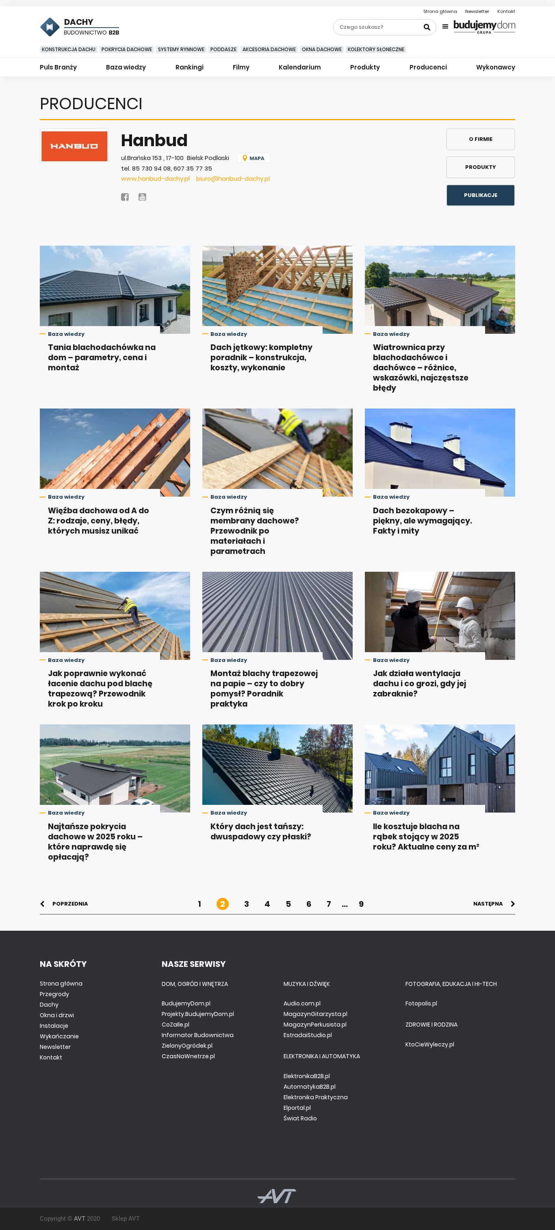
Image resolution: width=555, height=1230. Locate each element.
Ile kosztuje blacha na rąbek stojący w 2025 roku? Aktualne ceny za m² (426, 836)
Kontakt (506, 11)
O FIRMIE (480, 139)
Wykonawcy (495, 67)
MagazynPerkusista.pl (315, 1024)
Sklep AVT (126, 1218)
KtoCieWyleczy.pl (429, 1044)
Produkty (365, 67)
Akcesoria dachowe (269, 49)
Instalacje (54, 1026)
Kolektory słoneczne (376, 49)
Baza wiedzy (126, 67)
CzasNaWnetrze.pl (188, 1056)
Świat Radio (300, 1118)
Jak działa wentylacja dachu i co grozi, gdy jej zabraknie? (419, 683)
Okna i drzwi (57, 1015)
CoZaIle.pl (175, 1024)
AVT (79, 1218)
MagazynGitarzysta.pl (315, 1014)
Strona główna (440, 11)
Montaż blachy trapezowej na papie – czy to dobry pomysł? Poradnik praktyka (264, 688)
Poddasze (223, 49)
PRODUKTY (480, 167)
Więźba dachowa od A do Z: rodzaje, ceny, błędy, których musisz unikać (98, 520)
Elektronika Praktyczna (316, 1097)
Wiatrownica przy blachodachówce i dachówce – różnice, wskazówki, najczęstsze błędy (420, 367)
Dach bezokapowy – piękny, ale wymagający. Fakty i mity (422, 520)
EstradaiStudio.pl (308, 1035)
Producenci (428, 67)
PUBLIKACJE (480, 195)
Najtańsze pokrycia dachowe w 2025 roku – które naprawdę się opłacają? (95, 842)
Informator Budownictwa (198, 1035)
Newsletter (477, 11)
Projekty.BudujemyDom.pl (198, 1014)
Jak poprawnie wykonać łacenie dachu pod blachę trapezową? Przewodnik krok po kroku (100, 688)
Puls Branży (58, 67)
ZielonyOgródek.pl (187, 1046)
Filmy (241, 67)
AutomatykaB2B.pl (310, 1087)
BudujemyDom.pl (186, 1003)
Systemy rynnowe (181, 49)
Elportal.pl (297, 1108)
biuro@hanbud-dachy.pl (233, 178)
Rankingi (190, 67)
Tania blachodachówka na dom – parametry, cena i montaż (102, 357)
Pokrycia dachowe (127, 49)
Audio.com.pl (302, 1003)
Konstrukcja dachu (68, 49)
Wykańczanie (59, 1036)
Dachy (49, 1005)
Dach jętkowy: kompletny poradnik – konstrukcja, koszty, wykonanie (261, 357)
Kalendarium (300, 67)
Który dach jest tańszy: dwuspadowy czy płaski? (260, 831)
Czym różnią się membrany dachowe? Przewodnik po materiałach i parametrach (254, 531)
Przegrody (54, 994)
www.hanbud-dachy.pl (155, 178)
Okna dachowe (322, 49)
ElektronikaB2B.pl (307, 1076)
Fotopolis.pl (421, 1003)
